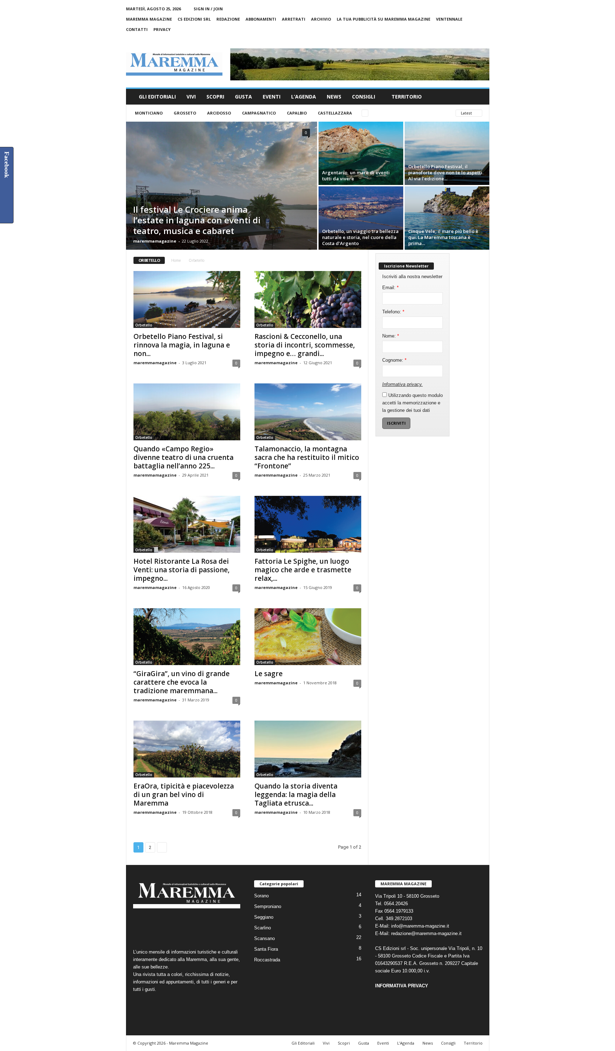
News (334, 96)
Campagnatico (259, 113)
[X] (473, 39)
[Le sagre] (307, 636)
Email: (390, 287)
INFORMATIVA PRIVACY (401, 985)
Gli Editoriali (157, 96)
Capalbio (297, 113)
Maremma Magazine (149, 19)
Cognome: (394, 360)
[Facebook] (451, 39)
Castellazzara (335, 113)
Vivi (191, 96)
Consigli (363, 96)
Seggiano (263, 917)
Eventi (271, 96)
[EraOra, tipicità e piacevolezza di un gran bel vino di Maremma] (186, 749)
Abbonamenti (261, 19)
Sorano (261, 895)
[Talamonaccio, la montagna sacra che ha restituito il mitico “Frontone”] (307, 411)
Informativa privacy (401, 384)
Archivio (321, 19)
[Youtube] (484, 39)
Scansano (264, 938)
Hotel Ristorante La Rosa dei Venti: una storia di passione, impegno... (181, 570)
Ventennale (449, 19)
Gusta (243, 96)
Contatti (137, 29)
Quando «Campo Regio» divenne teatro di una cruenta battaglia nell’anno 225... (183, 457)
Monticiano (149, 113)
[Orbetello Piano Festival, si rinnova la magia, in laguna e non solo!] (186, 299)
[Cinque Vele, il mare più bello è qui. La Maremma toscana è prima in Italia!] (447, 218)
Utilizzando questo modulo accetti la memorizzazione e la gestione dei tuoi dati (412, 403)
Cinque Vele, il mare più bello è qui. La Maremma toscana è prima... (443, 237)
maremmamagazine (154, 241)
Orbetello (143, 325)
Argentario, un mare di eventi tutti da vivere (356, 175)
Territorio (406, 96)
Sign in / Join (208, 8)
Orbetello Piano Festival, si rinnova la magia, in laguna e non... (181, 345)
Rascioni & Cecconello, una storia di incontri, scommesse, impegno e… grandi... (304, 345)
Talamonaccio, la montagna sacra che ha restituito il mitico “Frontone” (306, 457)
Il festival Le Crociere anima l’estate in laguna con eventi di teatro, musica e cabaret (197, 220)
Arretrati (293, 19)
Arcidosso (219, 113)
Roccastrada (267, 959)
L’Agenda (303, 96)
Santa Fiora (266, 949)
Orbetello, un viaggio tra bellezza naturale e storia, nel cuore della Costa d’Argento (360, 237)
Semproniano (267, 906)
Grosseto (185, 113)
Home (176, 260)
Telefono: (393, 311)
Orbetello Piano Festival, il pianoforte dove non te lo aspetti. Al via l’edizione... (445, 172)
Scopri (215, 96)
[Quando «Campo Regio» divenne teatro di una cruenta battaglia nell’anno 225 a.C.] (186, 411)
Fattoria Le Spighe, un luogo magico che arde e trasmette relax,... (302, 570)
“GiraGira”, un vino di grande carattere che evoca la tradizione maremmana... (181, 682)
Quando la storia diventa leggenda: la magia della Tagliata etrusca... (295, 794)
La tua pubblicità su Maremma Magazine (383, 19)
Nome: (390, 336)
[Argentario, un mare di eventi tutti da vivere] (361, 153)
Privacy (161, 29)
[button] (479, 97)
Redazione (228, 19)
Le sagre (268, 673)
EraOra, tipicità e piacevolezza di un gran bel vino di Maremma (183, 794)
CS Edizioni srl (194, 19)
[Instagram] (462, 39)
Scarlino (262, 927)
